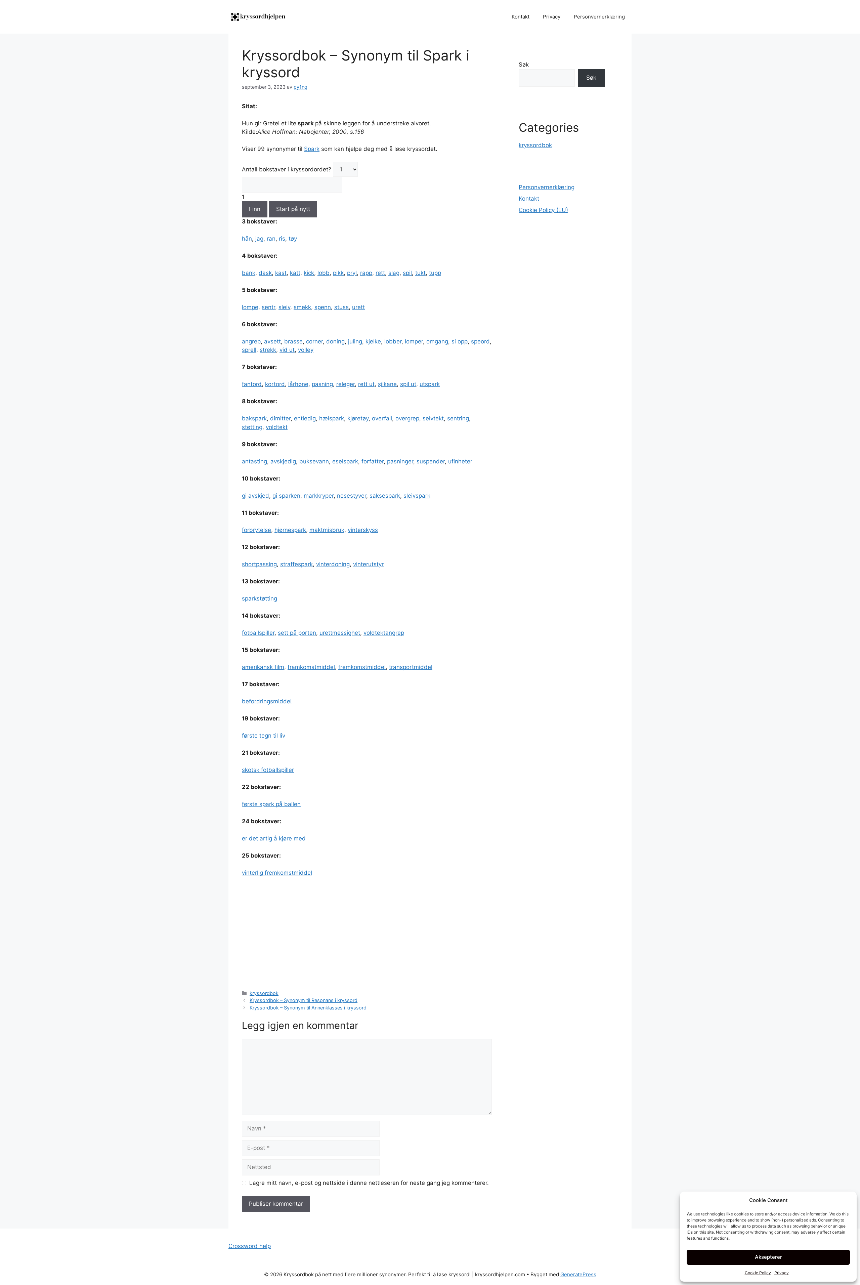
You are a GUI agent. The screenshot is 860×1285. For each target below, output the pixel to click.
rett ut (366, 384)
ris (282, 238)
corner (314, 341)
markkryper (319, 495)
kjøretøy (358, 418)
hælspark (331, 418)
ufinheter (460, 461)
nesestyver (351, 495)
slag (393, 273)
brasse (293, 341)
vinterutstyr (368, 564)
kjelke (373, 341)
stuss (341, 307)
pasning (322, 384)
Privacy (781, 1272)
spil (407, 273)
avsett (272, 341)
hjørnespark (290, 530)
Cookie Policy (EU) (543, 210)
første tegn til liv (263, 735)
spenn (322, 307)
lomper (414, 341)
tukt (420, 273)
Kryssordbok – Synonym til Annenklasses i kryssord (308, 1007)
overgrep (407, 418)
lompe (250, 307)
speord (480, 341)
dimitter (280, 418)
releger (345, 384)
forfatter (372, 461)
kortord (275, 384)
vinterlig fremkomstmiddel (277, 872)
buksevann (314, 461)
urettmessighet (339, 632)
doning (335, 341)
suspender (431, 461)
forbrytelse (256, 530)
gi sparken (286, 495)
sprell (249, 349)
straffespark (296, 564)
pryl (352, 273)
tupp (435, 273)
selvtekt (433, 418)
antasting (254, 461)
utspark (430, 384)
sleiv (284, 307)
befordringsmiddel (267, 701)
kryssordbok (264, 993)
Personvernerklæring (599, 16)
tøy (293, 238)
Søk (524, 64)
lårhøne (298, 384)
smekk (302, 307)
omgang (437, 341)
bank (248, 273)
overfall (382, 418)
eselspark (345, 461)
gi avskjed (255, 495)
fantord (252, 384)
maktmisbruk (326, 530)
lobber (392, 341)
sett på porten (297, 632)
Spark (311, 149)
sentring (458, 418)
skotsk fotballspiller (268, 769)
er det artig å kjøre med (274, 838)
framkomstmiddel (311, 667)
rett (380, 273)
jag (259, 238)
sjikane (387, 384)
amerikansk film (263, 667)
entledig (305, 418)
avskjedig (283, 461)
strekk (268, 349)
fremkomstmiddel (362, 667)
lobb (323, 273)
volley (305, 349)
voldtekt (277, 427)
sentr (268, 307)
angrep (251, 341)
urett (358, 307)
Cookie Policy (758, 1272)
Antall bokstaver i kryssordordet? (286, 169)
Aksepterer (768, 1257)
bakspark (254, 418)
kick (309, 273)
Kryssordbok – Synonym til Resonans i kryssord (303, 1000)
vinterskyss (363, 530)
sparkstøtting (259, 598)
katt (295, 273)
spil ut (408, 384)
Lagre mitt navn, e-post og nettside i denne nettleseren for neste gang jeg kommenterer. (369, 1182)
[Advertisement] (367, 933)
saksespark (385, 495)
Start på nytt (293, 209)
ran (271, 238)
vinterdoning (333, 564)
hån (247, 238)
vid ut (287, 349)
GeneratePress (578, 1274)
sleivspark (416, 495)
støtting (252, 427)
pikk (338, 273)
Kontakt (520, 16)
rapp (366, 273)
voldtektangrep (383, 632)
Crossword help (249, 1246)
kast (281, 273)
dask (265, 273)
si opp (460, 341)
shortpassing (259, 564)
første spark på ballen (271, 804)
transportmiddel (410, 667)
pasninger (400, 461)
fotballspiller (258, 632)
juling (355, 341)
